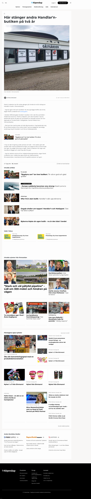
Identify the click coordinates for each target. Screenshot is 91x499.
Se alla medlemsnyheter (63, 426)
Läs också (17, 134)
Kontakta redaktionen (48, 473)
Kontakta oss (46, 475)
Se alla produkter (24, 480)
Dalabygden (23, 111)
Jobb (47, 7)
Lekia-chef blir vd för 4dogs (33, 448)
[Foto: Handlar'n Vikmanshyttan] (36, 57)
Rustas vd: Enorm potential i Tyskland (36, 440)
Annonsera (22, 478)
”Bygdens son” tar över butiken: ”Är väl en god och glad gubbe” (28, 138)
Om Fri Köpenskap (47, 480)
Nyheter (18, 7)
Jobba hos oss (46, 478)
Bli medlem (22, 475)
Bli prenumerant (23, 473)
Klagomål (34, 481)
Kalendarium (54, 7)
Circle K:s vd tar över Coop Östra (57, 450)
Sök (6, 2)
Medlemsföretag (38, 7)
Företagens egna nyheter (13, 333)
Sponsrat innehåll (36, 483)
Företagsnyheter (27, 7)
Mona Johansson (12, 97)
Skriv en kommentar (63, 163)
